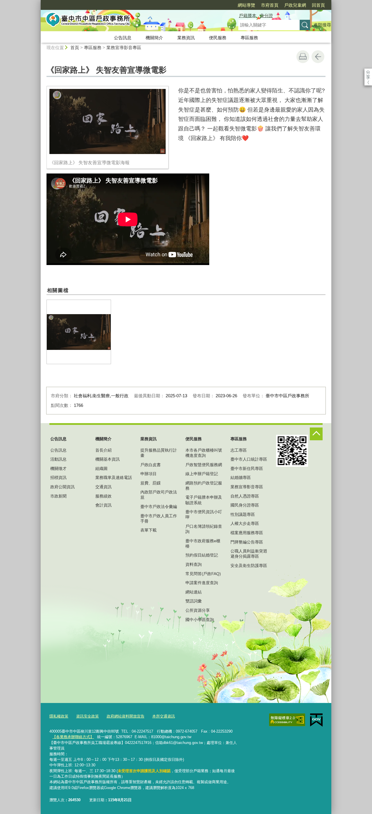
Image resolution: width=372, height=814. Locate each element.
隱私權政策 (58, 716)
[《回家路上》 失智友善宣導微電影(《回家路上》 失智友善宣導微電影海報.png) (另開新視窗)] (107, 121)
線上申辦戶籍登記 (201, 473)
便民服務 (217, 37)
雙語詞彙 (193, 601)
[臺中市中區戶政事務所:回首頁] (132, 21)
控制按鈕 (316, 433)
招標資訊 (58, 477)
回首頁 (318, 5)
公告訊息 (122, 37)
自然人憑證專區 (244, 496)
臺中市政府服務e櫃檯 (202, 543)
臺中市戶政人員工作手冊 (158, 518)
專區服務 (249, 37)
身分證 (266, 15)
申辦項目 (148, 473)
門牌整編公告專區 (246, 542)
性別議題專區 (242, 514)
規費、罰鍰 (150, 483)
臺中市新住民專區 (246, 468)
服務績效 (103, 496)
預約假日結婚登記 (201, 555)
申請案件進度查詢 (201, 582)
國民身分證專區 (244, 505)
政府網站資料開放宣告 (125, 716)
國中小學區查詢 (199, 619)
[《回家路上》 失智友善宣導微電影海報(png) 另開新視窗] (79, 332)
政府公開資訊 (62, 486)
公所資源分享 (197, 610)
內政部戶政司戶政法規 (158, 495)
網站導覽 (246, 5)
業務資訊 (186, 37)
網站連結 (193, 592)
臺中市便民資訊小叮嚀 (203, 514)
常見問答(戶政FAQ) (203, 573)
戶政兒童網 (295, 5)
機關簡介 (154, 37)
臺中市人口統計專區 (248, 459)
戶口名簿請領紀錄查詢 (203, 529)
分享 (368, 72)
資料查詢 (193, 564)
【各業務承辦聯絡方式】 (73, 737)
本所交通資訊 (163, 716)
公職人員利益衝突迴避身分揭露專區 (248, 554)
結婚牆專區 (240, 477)
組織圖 (101, 468)
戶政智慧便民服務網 (203, 464)
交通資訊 (103, 486)
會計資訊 (103, 505)
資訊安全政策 (87, 716)
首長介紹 (103, 450)
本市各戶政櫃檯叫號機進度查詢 (203, 453)
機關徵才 (58, 468)
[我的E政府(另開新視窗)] (316, 720)
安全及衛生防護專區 (248, 565)
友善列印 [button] (302, 56)
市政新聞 (58, 496)
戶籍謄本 (247, 15)
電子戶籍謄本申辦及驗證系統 (203, 500)
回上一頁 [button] (318, 56)
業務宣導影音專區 (123, 47)
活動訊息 (58, 459)
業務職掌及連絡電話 (113, 477)
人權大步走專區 (244, 523)
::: (38, 2)
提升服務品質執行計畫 (158, 453)
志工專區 (238, 450)
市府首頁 (269, 5)
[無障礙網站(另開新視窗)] (287, 719)
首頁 (74, 47)
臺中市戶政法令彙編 (158, 506)
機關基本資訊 (107, 459)
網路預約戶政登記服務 (203, 486)
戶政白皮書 (150, 464)
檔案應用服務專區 (246, 532)
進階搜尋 (322, 24)
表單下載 (148, 530)
